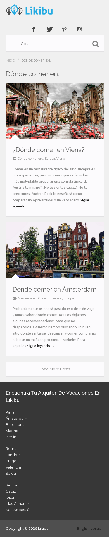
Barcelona (15, 424)
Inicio (10, 61)
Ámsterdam (26, 298)
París (10, 412)
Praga (11, 461)
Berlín (11, 437)
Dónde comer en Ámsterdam (54, 289)
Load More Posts (54, 369)
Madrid (12, 430)
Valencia (13, 467)
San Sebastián (19, 509)
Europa (50, 159)
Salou (11, 473)
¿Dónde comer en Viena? (48, 149)
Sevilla (11, 485)
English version (90, 528)
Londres (13, 454)
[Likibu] (55, 9)
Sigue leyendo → (40, 346)
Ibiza (10, 497)
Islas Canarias (17, 503)
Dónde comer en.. (30, 159)
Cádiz (11, 491)
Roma (11, 448)
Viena (60, 159)
